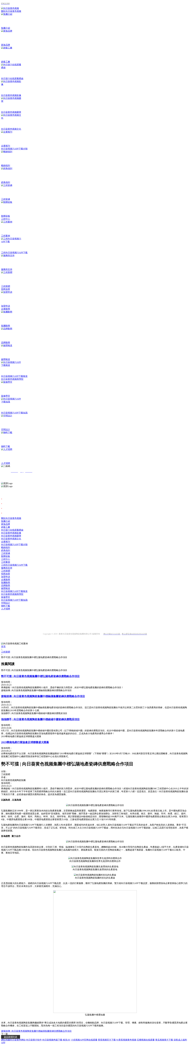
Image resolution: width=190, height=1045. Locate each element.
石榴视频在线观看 (146, 1040)
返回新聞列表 (10, 1037)
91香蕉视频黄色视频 (126, 1040)
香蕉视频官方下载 (107, 1040)
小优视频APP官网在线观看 (84, 1040)
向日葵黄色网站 (18, 1040)
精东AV (66, 1040)
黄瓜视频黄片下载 (164, 1040)
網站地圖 (5, 1040)
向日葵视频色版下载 (52, 1040)
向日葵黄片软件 (34, 1040)
